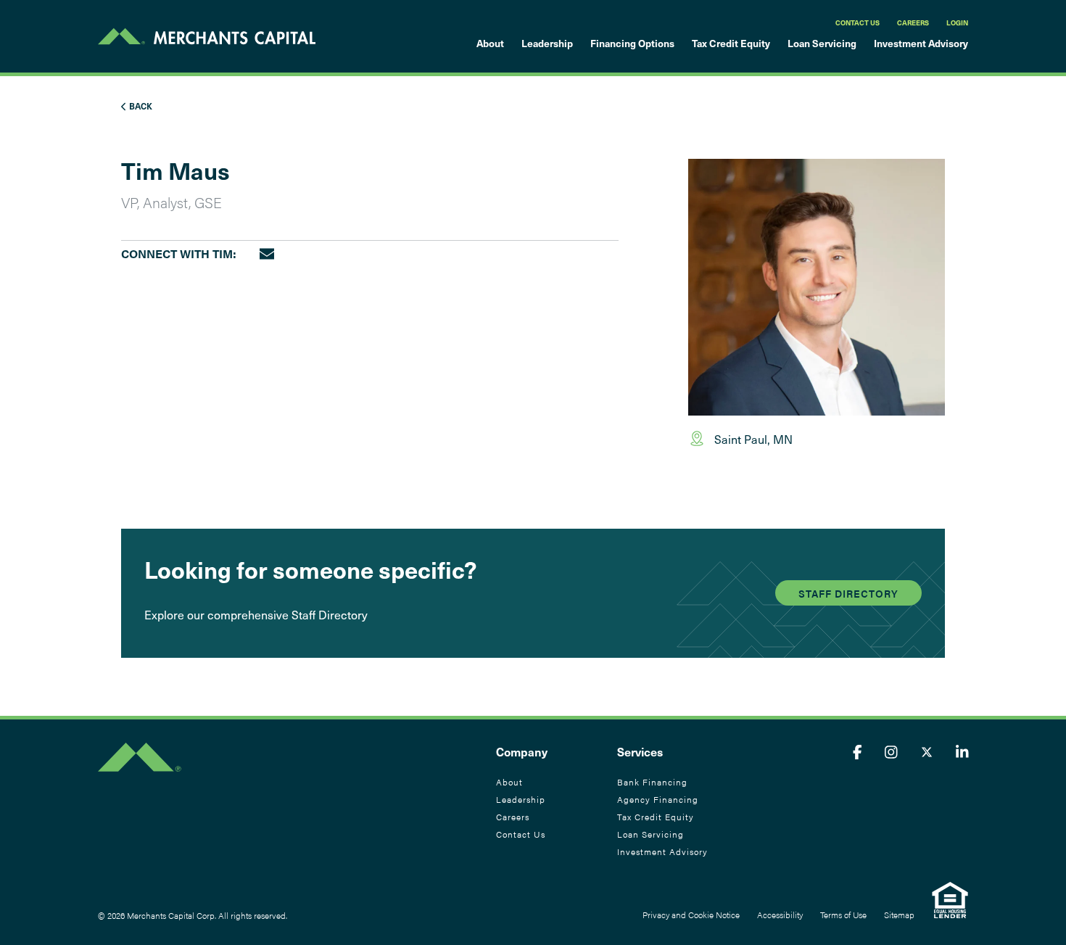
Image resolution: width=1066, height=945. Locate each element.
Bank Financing (652, 781)
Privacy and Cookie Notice (691, 914)
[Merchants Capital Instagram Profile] (891, 751)
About (490, 43)
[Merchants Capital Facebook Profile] (857, 751)
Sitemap (899, 914)
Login (957, 22)
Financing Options (632, 43)
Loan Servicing (822, 43)
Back (139, 106)
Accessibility (780, 914)
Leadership (547, 43)
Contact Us (857, 22)
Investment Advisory (921, 43)
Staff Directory (848, 593)
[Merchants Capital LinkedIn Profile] (962, 751)
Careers (913, 22)
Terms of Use (843, 914)
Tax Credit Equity (731, 43)
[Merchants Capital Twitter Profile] (927, 751)
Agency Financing (657, 799)
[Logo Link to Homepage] (206, 36)
